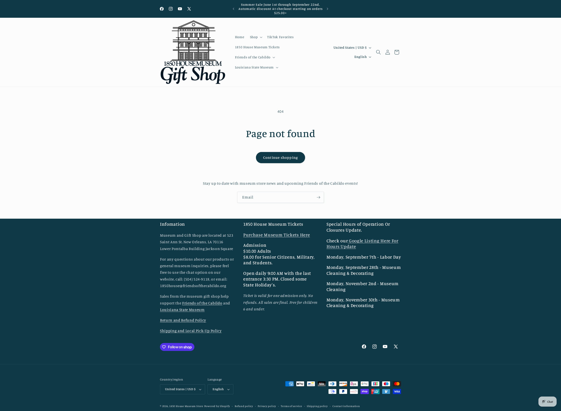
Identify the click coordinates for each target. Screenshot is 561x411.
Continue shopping (280, 157)
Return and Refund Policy (183, 320)
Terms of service (291, 406)
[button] (255, 37)
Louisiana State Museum (182, 309)
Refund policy (244, 406)
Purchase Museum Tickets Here (276, 235)
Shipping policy (317, 406)
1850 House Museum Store (186, 406)
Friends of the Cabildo (202, 303)
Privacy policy (267, 406)
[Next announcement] (327, 8)
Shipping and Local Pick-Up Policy (191, 330)
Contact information (346, 406)
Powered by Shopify (217, 406)
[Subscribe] (318, 197)
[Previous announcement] (233, 8)
